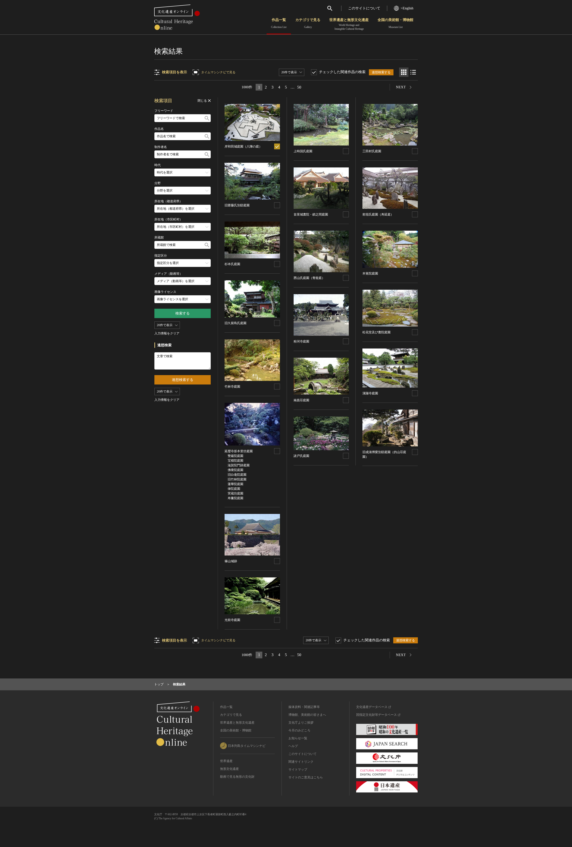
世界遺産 (226, 761)
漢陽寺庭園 (370, 393)
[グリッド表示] (403, 72)
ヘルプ (293, 746)
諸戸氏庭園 (301, 456)
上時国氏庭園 (303, 151)
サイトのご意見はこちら (305, 777)
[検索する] (207, 118)
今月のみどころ (299, 730)
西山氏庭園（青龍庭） (309, 278)
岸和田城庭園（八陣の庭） (243, 146)
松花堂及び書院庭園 (376, 332)
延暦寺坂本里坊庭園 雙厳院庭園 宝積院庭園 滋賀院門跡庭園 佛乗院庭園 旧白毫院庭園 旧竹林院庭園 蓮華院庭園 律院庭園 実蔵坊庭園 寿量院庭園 (239, 475)
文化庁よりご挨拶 (300, 722)
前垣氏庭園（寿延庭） (378, 214)
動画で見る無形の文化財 (237, 776)
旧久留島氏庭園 (235, 323)
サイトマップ (297, 769)
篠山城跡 (231, 561)
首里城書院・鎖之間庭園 (311, 214)
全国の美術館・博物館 (395, 23)
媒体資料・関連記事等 (304, 707)
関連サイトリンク (300, 761)
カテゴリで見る (307, 23)
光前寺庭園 (232, 620)
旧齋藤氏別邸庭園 (237, 205)
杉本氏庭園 (232, 264)
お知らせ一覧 (297, 738)
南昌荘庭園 (301, 400)
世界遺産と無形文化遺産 (349, 24)
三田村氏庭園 (371, 151)
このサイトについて (364, 8)
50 (299, 87)
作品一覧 (278, 23)
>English (407, 8)
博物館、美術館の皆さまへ (307, 714)
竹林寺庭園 (232, 386)
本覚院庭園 (370, 273)
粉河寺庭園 (301, 341)
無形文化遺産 (229, 769)
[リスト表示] (413, 72)
